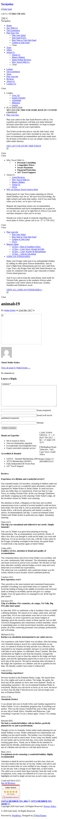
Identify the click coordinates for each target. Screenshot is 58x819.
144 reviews (11, 794)
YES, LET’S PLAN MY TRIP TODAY (23, 146)
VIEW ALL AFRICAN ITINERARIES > (24, 290)
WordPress (16, 815)
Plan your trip (12, 76)
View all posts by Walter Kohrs (15, 368)
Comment (6, 384)
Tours (8, 74)
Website (40, 423)
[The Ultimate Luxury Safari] (6, 9)
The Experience (13, 71)
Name (44, 410)
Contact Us (11, 84)
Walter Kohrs (10, 310)
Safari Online (10, 788)
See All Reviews (8, 783)
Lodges (9, 69)
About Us (10, 81)
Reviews (10, 79)
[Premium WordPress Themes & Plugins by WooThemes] (39, 815)
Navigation (7, 4)
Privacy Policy (50, 806)
